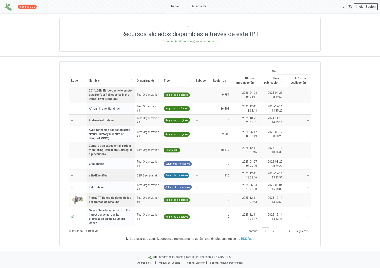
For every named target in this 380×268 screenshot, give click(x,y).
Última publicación (271, 80)
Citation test (96, 163)
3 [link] (281, 231)
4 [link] (289, 231)
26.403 (224, 108)
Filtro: (273, 71)
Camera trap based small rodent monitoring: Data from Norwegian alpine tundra (111, 150)
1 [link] (265, 231)
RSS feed (247, 239)
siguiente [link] (302, 231)
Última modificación (245, 80)
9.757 (225, 94)
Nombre (94, 80)
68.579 (224, 149)
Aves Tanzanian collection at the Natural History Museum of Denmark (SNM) (109, 134)
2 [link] (273, 231)
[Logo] (7, 7)
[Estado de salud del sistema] (343, 7)
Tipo (167, 80)
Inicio (175, 6)
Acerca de (199, 6)
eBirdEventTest (98, 175)
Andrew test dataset (101, 120)
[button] (350, 7)
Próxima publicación (298, 80)
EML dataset (96, 187)
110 (226, 175)
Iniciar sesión (366, 7)
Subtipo (201, 80)
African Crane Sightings (104, 108)
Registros (219, 80)
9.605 (225, 134)
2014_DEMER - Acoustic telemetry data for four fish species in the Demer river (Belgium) (111, 94)
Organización (146, 80)
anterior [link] (253, 231)
